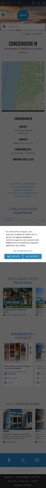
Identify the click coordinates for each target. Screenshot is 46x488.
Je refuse (15, 256)
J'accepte (34, 256)
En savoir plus (24, 251)
